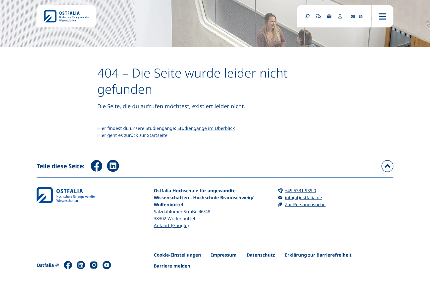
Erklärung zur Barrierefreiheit (318, 255)
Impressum (224, 255)
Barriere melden (172, 266)
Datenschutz (261, 255)
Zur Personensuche (305, 204)
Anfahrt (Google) (171, 225)
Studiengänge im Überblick (206, 128)
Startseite (157, 135)
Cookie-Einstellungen (177, 255)
